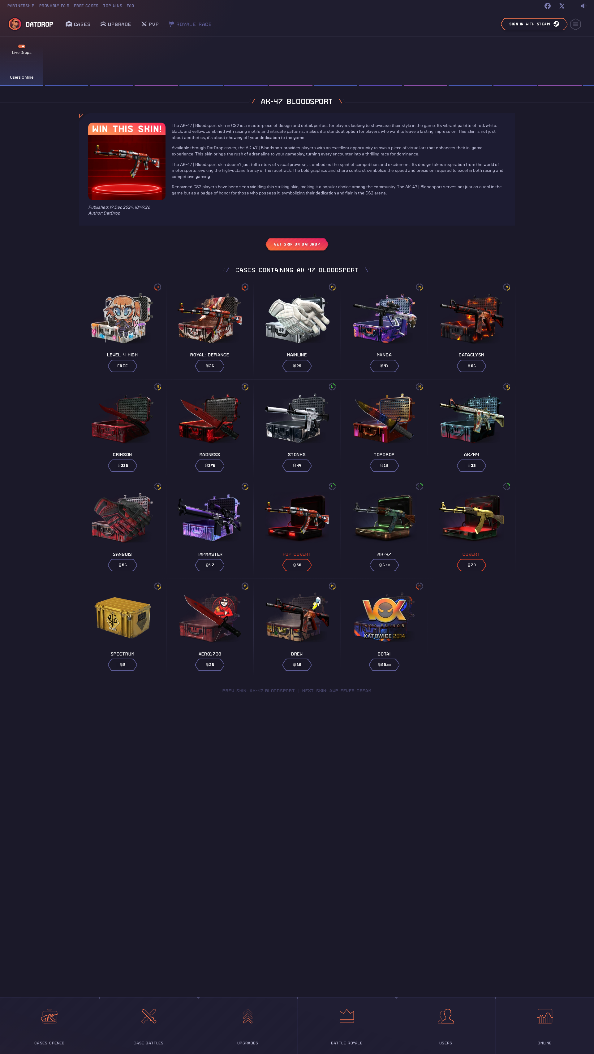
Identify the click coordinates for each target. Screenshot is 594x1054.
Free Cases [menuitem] (86, 5)
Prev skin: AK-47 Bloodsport (258, 691)
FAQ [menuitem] (130, 5)
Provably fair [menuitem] (54, 5)
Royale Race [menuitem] (194, 22)
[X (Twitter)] (562, 6)
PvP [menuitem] (154, 22)
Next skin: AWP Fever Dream (336, 691)
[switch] (583, 6)
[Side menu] (575, 24)
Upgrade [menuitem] (119, 24)
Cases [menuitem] (82, 24)
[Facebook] (547, 6)
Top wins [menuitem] (112, 5)
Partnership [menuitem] (21, 5)
